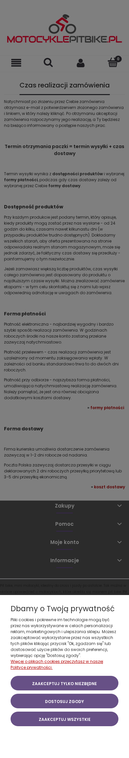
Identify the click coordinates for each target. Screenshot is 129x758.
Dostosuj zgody (64, 701)
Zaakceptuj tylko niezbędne (64, 683)
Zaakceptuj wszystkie (65, 719)
